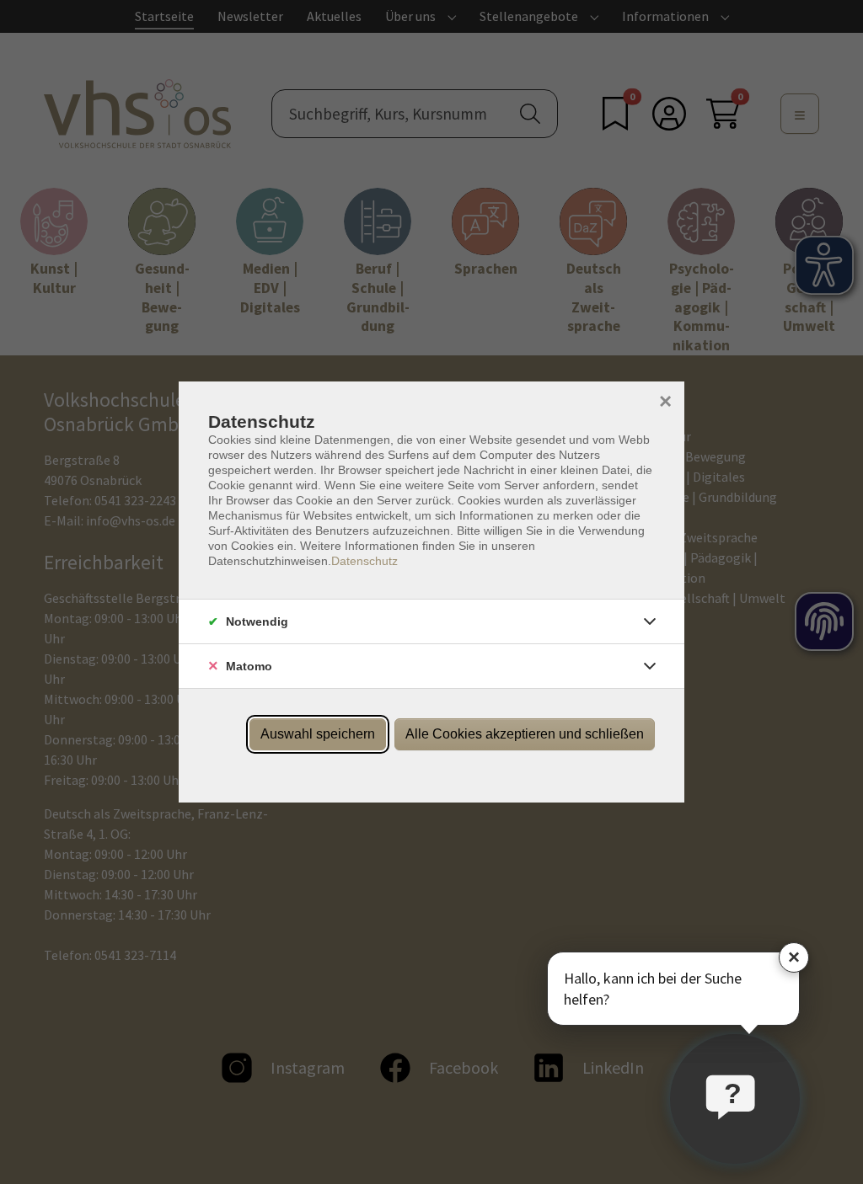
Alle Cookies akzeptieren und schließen (524, 734)
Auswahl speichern (317, 734)
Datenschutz (364, 561)
